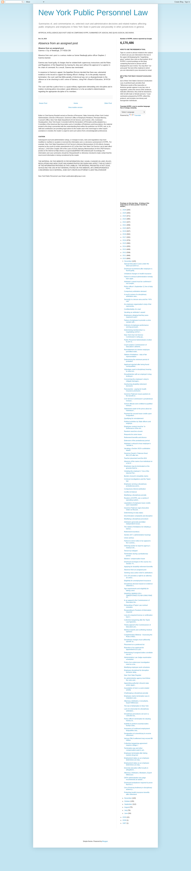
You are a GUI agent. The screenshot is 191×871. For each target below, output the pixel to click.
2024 (125, 216)
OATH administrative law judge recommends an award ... (135, 778)
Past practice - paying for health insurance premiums (135, 390)
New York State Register (132, 675)
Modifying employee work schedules (137, 667)
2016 (125, 240)
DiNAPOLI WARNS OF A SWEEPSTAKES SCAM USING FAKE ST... (138, 595)
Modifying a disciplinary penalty (135, 495)
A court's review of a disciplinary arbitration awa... (135, 295)
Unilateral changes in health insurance (137, 274)
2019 (125, 231)
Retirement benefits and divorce (135, 437)
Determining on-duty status (133, 513)
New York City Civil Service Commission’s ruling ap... (134, 336)
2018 (125, 234)
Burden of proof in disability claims (136, 476)
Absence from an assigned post (135, 570)
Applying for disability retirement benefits (138, 567)
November (128, 798)
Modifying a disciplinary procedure (136, 519)
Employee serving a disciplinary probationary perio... (135, 485)
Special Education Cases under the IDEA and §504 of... (136, 265)
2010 (125, 258)
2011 (125, 255)
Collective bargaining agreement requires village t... (135, 744)
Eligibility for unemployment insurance (137, 581)
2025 (125, 213)
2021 (125, 225)
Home (76, 103)
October (127, 801)
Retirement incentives (131, 532)
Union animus (129, 538)
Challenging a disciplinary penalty (136, 693)
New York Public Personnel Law (93, 12)
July (126, 810)
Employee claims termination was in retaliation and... (136, 697)
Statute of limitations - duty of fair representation (135, 355)
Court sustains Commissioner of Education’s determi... (135, 346)
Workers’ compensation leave (134, 559)
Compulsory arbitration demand (135, 291)
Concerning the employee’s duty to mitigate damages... (136, 380)
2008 (125, 820)
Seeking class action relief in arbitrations (138, 573)
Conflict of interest (130, 492)
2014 (125, 246)
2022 (125, 222)
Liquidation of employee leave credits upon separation (137, 504)
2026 (125, 210)
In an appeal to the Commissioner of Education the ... (137, 601)
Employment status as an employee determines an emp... (136, 759)
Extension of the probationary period (137, 440)
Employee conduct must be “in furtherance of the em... (134, 427)
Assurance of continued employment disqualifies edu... (137, 729)
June (126, 813)
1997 (125, 823)
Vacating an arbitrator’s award (134, 312)
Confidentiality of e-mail (132, 309)
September (128, 804)
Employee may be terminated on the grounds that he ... (137, 467)
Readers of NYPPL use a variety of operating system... (136, 499)
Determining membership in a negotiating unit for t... (134, 331)
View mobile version (75, 107)
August (127, 807)
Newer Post (43, 103)
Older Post (108, 103)
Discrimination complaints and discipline (138, 516)
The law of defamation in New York (136, 706)
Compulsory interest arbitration (135, 489)
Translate (137, 115)
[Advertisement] (136, 159)
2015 (125, 243)
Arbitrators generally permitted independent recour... (134, 523)
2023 (125, 219)
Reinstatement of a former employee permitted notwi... (137, 350)
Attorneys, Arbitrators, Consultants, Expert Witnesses (136, 702)
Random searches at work (133, 431)
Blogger (105, 841)
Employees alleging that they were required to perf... (136, 316)
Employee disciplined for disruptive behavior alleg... (136, 671)
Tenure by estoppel (131, 551)
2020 (125, 228)
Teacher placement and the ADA (135, 458)
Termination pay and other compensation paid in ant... (134, 749)
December (128, 261)
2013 (125, 249)
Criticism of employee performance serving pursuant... (136, 326)
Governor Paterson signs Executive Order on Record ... (136, 509)
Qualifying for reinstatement (133, 418)
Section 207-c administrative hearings (137, 535)
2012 (125, 252)
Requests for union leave (133, 434)
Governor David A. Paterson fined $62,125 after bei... (136, 454)
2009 (125, 817)
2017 (125, 237)
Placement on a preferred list (134, 644)
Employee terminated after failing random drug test (135, 754)
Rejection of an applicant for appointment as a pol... (134, 648)
